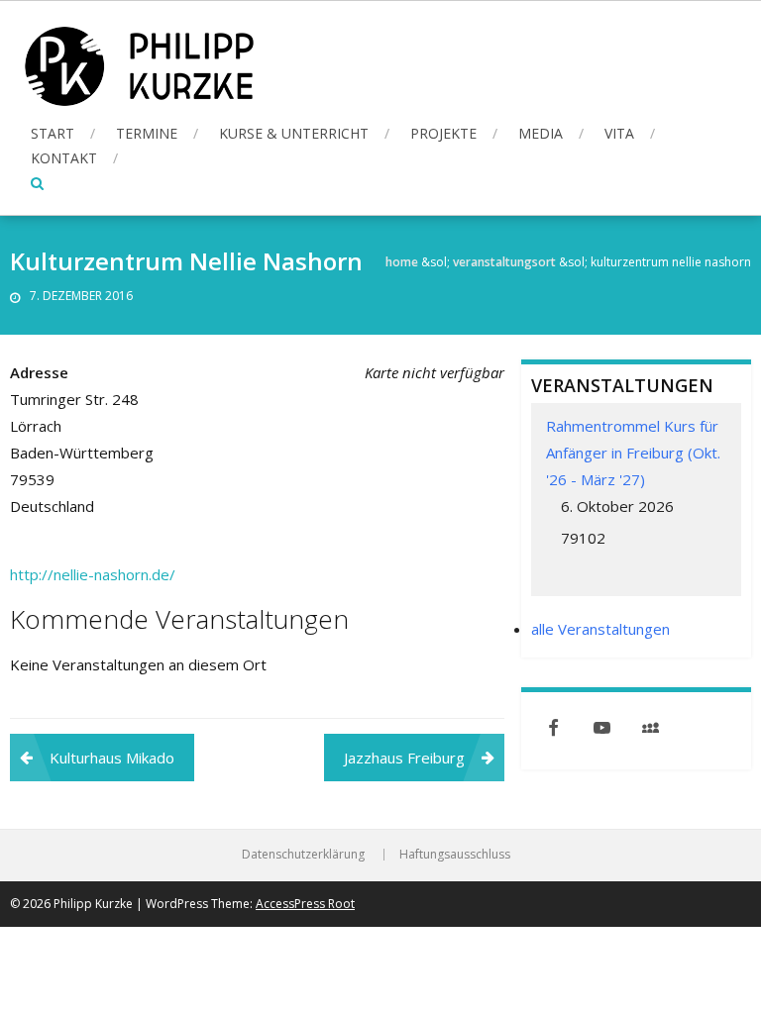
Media (540, 133)
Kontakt (64, 158)
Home (401, 262)
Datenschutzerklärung (303, 855)
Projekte (443, 133)
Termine (146, 133)
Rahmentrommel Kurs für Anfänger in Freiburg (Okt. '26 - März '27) (633, 452)
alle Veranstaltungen (600, 629)
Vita (619, 133)
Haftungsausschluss (454, 855)
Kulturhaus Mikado (112, 757)
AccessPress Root (305, 903)
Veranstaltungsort (504, 262)
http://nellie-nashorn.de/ (92, 574)
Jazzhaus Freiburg (404, 757)
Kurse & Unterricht (294, 133)
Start (52, 133)
